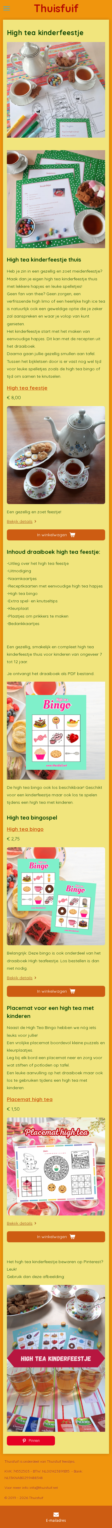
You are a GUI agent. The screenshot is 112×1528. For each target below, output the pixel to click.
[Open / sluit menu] (6, 8)
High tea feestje (27, 388)
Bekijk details (20, 521)
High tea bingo (25, 829)
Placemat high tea (30, 1099)
